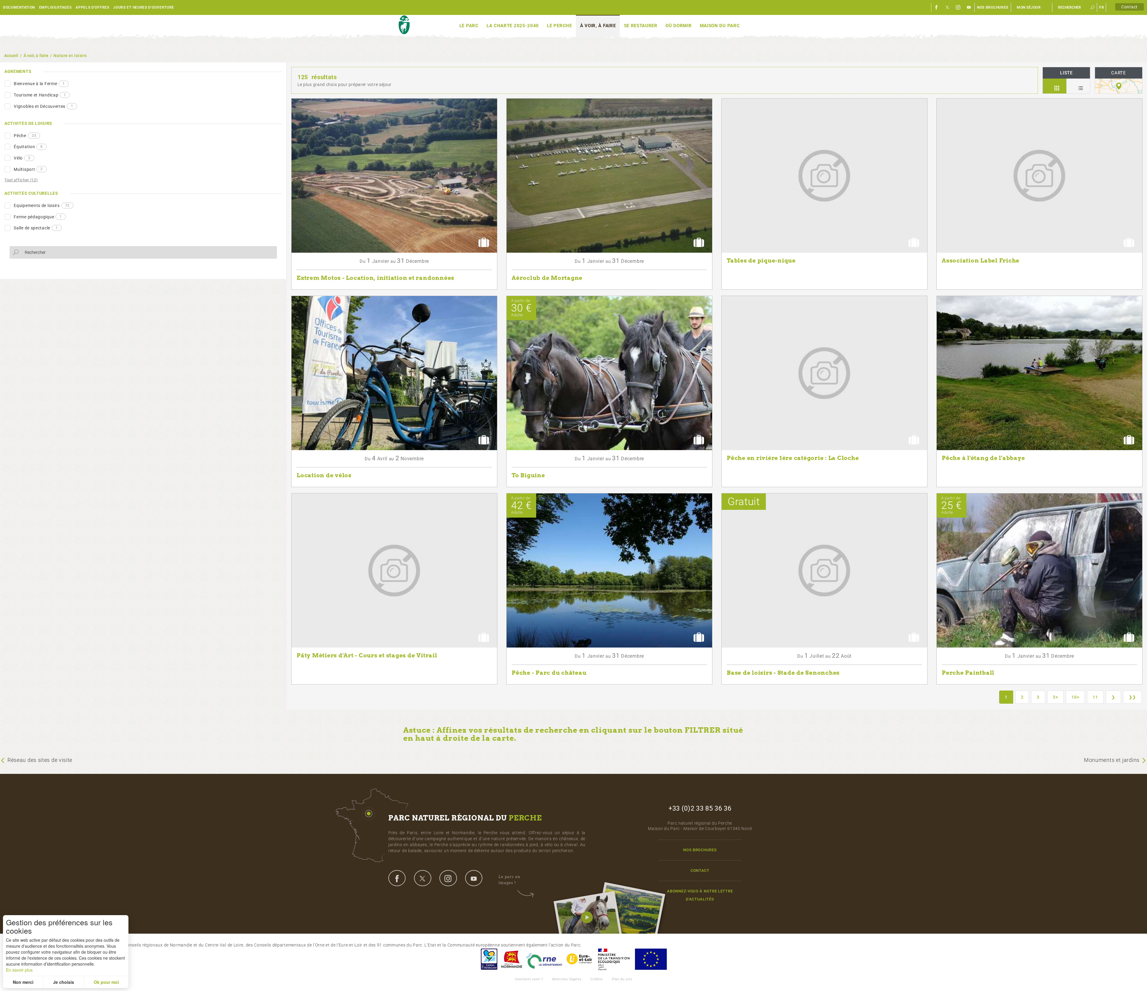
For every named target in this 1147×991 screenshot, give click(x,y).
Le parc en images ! (509, 880)
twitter (422, 878)
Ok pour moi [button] (106, 982)
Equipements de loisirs (42, 205)
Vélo (22, 158)
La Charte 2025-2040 (513, 25)
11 (1095, 697)
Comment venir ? (529, 979)
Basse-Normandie (511, 959)
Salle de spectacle (36, 227)
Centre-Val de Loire (488, 959)
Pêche (25, 135)
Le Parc (469, 25)
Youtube (969, 7)
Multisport (28, 169)
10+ (1075, 697)
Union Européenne (650, 959)
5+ (1055, 697)
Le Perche (559, 25)
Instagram (958, 7)
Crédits (597, 979)
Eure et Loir (579, 959)
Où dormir (678, 25)
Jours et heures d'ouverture (143, 7)
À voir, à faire (598, 25)
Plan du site (622, 979)
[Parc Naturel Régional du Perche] (404, 25)
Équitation (28, 146)
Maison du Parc (720, 25)
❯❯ (1132, 697)
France (613, 959)
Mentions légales (566, 979)
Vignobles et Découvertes (43, 106)
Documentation (19, 7)
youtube (473, 878)
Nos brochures (992, 7)
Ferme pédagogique (38, 216)
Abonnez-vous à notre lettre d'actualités (700, 895)
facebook (397, 878)
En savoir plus (19, 970)
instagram (448, 878)
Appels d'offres (92, 7)
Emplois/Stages (55, 7)
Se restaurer (640, 25)
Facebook (936, 7)
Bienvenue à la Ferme (39, 83)
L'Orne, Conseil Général (544, 959)
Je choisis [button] (63, 982)
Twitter (947, 7)
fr (1101, 7)
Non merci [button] (23, 982)
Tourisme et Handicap (40, 95)
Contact (1129, 6)
